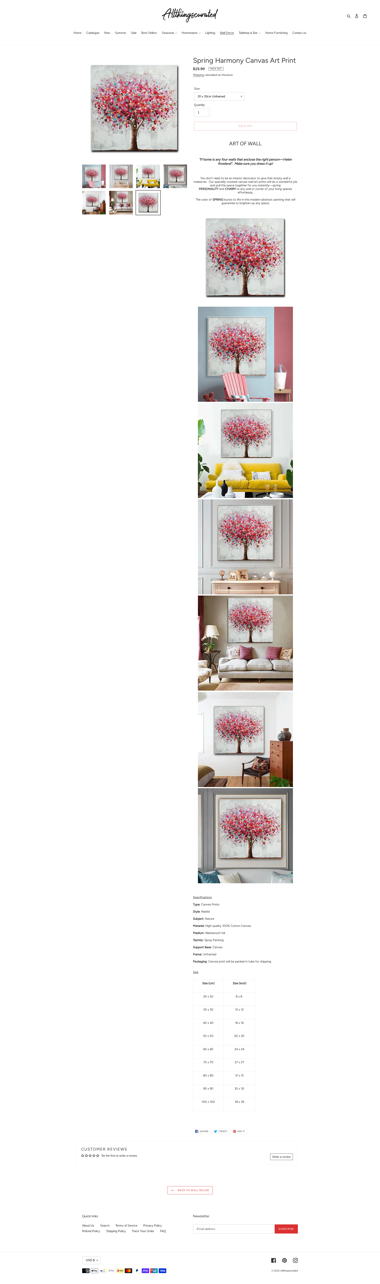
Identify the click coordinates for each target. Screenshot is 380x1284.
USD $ (90, 1260)
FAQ (163, 1231)
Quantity (199, 105)
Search (104, 1225)
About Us (88, 1225)
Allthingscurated (289, 1270)
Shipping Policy (116, 1231)
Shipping (198, 74)
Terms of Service (126, 1225)
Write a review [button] (281, 1156)
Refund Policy (91, 1231)
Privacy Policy (152, 1225)
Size (197, 88)
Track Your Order (143, 1231)
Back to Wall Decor (193, 1190)
